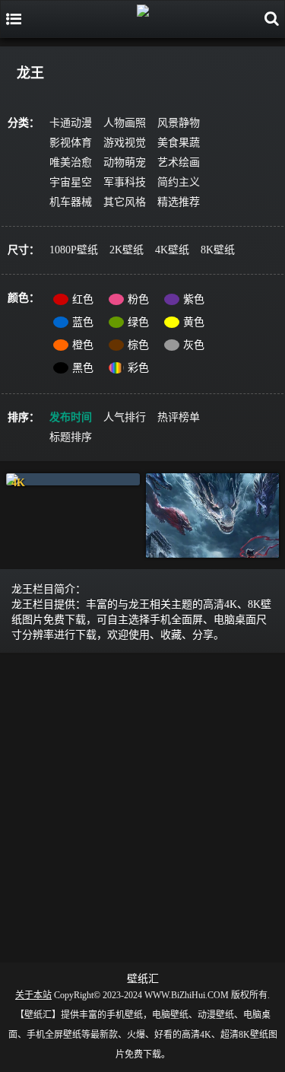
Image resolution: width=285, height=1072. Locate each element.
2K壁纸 (126, 250)
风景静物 (178, 123)
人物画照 (124, 123)
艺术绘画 (178, 162)
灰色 (193, 345)
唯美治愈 (70, 162)
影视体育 (70, 142)
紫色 (193, 299)
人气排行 (124, 417)
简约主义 (178, 182)
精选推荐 (178, 202)
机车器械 (70, 202)
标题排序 (70, 437)
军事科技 (124, 182)
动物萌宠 (124, 162)
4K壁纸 (172, 250)
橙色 (82, 345)
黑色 (82, 368)
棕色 (138, 345)
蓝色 (82, 322)
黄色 (193, 322)
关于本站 (33, 995)
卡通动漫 (70, 123)
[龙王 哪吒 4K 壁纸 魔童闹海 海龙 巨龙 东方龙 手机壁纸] (213, 515)
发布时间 (70, 417)
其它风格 (124, 202)
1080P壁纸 (73, 250)
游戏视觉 (124, 142)
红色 (82, 299)
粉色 (138, 299)
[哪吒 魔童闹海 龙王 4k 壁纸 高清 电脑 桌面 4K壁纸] (73, 479)
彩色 (138, 368)
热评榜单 (178, 417)
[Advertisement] (142, 804)
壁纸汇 (143, 979)
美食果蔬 (178, 142)
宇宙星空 (70, 182)
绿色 (138, 322)
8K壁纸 (218, 250)
